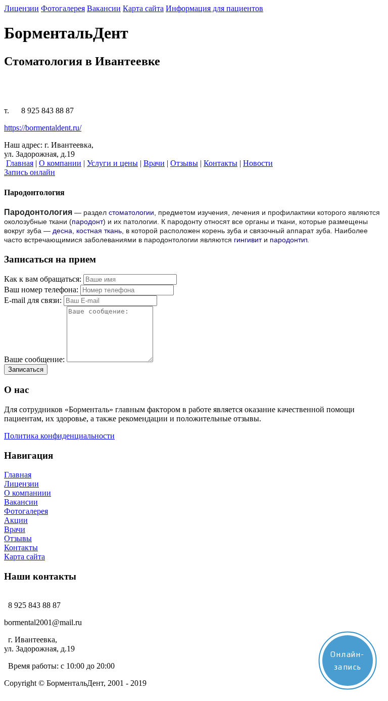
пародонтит (288, 240)
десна (62, 231)
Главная (17, 474)
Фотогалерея (26, 511)
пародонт (87, 221)
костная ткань (99, 231)
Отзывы (18, 538)
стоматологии (131, 212)
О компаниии (27, 493)
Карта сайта (24, 556)
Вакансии (21, 502)
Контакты (21, 547)
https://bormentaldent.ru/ (42, 127)
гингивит (248, 240)
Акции (16, 520)
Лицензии (21, 483)
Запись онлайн (29, 172)
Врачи (14, 529)
